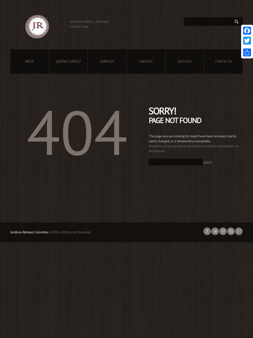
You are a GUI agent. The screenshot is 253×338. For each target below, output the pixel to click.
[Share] (247, 52)
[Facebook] (247, 31)
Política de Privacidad (76, 232)
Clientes (146, 61)
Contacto (223, 61)
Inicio (29, 61)
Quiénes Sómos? (68, 61)
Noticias (184, 61)
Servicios (107, 61)
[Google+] (247, 47)
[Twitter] (247, 41)
